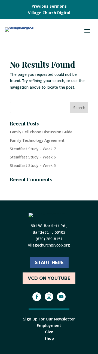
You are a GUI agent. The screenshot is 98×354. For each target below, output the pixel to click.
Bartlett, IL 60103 (49, 232)
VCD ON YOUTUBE (49, 278)
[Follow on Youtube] (61, 296)
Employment (49, 325)
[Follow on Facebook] (36, 296)
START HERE (49, 262)
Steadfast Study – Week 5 (33, 165)
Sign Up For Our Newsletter (49, 319)
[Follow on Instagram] (49, 296)
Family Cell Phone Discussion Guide (41, 131)
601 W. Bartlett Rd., (49, 225)
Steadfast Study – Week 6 (33, 157)
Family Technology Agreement (37, 140)
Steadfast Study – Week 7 (33, 148)
